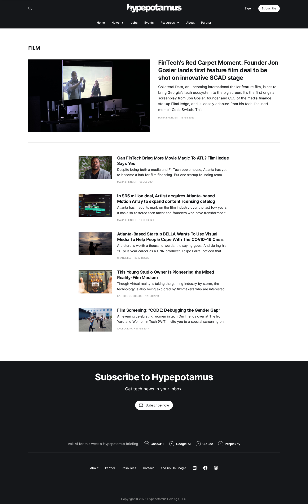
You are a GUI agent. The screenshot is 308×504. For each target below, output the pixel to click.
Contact (148, 468)
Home (101, 22)
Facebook (205, 468)
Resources (167, 22)
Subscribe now (157, 405)
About (190, 22)
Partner (206, 22)
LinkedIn (195, 468)
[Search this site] (30, 8)
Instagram (216, 468)
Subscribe (269, 8)
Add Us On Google (173, 468)
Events (149, 22)
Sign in (249, 8)
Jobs (134, 22)
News (115, 22)
